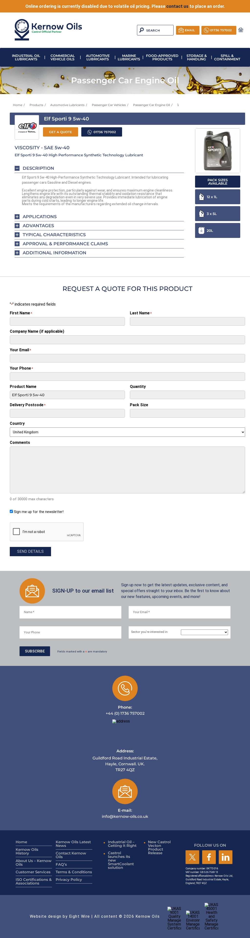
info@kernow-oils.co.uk (125, 813)
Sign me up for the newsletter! (38, 512)
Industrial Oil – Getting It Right (122, 843)
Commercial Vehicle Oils (63, 57)
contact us (177, 6)
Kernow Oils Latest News (73, 843)
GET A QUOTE (60, 132)
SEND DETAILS (30, 551)
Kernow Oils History (27, 851)
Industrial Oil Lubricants (26, 57)
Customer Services (33, 872)
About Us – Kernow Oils (34, 862)
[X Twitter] (192, 857)
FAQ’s (61, 864)
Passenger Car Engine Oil (151, 105)
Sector (149, 632)
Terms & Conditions (74, 872)
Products (36, 105)
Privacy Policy (69, 879)
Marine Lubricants (129, 57)
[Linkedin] (225, 857)
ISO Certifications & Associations (34, 881)
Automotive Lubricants (98, 57)
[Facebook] (209, 857)
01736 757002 (221, 30)
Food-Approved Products (162, 57)
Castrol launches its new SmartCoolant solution (121, 860)
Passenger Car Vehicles (109, 105)
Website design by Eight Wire (60, 916)
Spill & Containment (227, 57)
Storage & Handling (197, 57)
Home (17, 105)
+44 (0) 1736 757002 (125, 710)
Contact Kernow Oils (71, 855)
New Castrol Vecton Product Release (159, 847)
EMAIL (190, 30)
